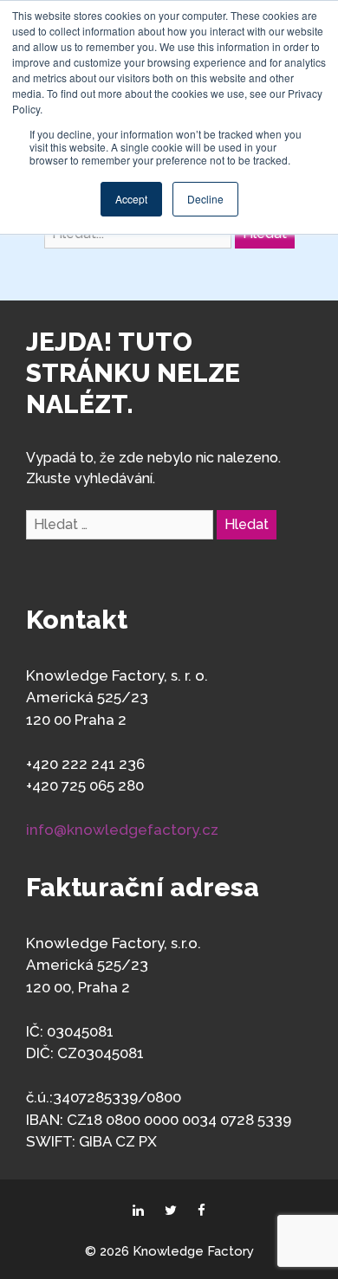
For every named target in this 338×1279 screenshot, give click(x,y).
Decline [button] (205, 198)
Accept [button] (131, 198)
